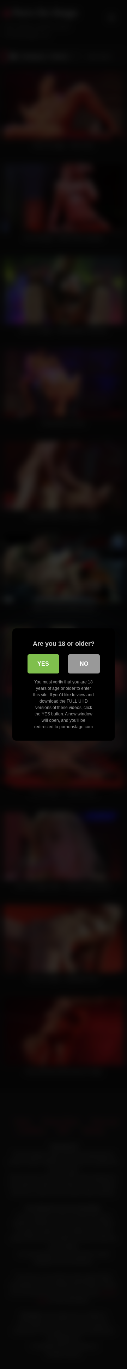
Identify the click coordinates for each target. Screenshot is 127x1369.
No (84, 664)
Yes (43, 664)
